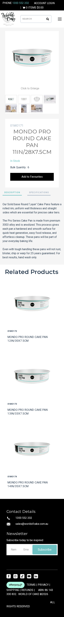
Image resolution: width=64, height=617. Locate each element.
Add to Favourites (32, 176)
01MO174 (12, 476)
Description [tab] (12, 192)
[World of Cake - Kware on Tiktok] (22, 576)
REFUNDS (27, 590)
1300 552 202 (20, 3)
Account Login (44, 3)
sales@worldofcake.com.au (31, 523)
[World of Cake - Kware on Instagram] (15, 576)
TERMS (31, 584)
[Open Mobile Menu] (59, 19)
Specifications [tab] (39, 192)
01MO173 (12, 404)
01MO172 (12, 331)
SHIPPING (12, 590)
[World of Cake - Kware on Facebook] (8, 576)
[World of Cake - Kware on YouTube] (29, 576)
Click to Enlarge (30, 88)
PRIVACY (43, 584)
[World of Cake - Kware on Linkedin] (36, 576)
